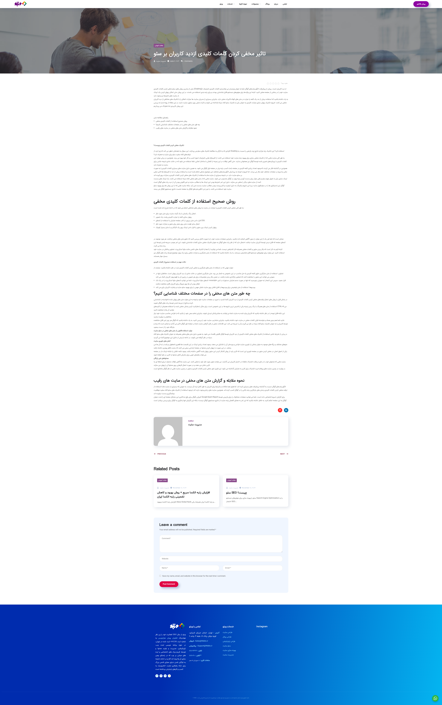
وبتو (221, 4)
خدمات (230, 4)
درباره (276, 4)
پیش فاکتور (421, 4)
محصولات (255, 4)
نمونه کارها (243, 4)
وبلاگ (267, 4)
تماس (285, 4)
